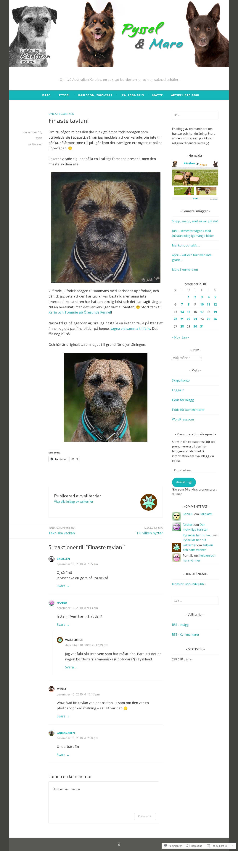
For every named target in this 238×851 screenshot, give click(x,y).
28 (182, 326)
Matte (157, 95)
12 (215, 304)
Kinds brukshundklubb (188, 584)
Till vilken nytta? (149, 530)
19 (215, 312)
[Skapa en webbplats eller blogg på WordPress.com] (119, 844)
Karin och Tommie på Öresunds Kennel (80, 312)
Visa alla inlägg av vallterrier (73, 501)
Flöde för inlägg (183, 400)
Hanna (62, 602)
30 (195, 326)
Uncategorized (61, 114)
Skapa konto (181, 380)
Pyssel (64, 95)
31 (202, 326)
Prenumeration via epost (195, 434)
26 (215, 319)
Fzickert (188, 525)
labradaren (66, 733)
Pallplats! (206, 514)
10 (202, 304)
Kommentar (145, 816)
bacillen (63, 559)
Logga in (178, 390)
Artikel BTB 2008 (185, 95)
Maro (46, 95)
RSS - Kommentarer (185, 634)
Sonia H (188, 514)
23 (195, 319)
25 (208, 319)
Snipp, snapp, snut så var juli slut (195, 221)
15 (188, 312)
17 (202, 312)
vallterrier (35, 144)
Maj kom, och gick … (186, 245)
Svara (61, 586)
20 (175, 319)
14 (182, 312)
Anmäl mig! (184, 482)
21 (182, 319)
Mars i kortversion (185, 270)
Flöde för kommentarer (188, 410)
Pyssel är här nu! (194, 540)
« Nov (176, 337)
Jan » (185, 337)
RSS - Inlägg (180, 625)
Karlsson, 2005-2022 (95, 95)
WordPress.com (183, 419)
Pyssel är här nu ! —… (197, 535)
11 (208, 304)
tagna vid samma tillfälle (130, 328)
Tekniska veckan (62, 530)
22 (188, 319)
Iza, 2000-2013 (132, 95)
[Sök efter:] (195, 115)
